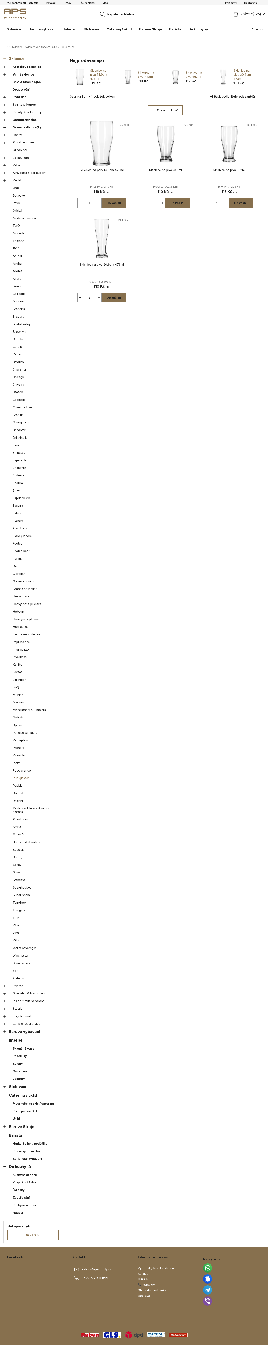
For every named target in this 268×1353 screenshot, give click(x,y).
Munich (18, 695)
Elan (16, 445)
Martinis (18, 702)
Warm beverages (24, 948)
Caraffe (18, 339)
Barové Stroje (21, 1126)
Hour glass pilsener (26, 619)
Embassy (19, 452)
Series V (18, 834)
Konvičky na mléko (26, 1151)
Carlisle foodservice (26, 1023)
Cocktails (19, 400)
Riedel (17, 180)
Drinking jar (21, 437)
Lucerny (19, 1079)
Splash (17, 872)
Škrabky (19, 1190)
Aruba (17, 263)
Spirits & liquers (24, 104)
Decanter (19, 430)
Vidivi (16, 165)
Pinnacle (19, 755)
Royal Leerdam (23, 142)
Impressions (21, 642)
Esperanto (20, 460)
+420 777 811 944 (95, 1278)
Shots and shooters (26, 842)
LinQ (16, 687)
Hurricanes (20, 626)
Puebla (17, 785)
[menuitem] (14, 29)
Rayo (16, 203)
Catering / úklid (23, 1095)
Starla (17, 827)
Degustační (21, 89)
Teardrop (19, 902)
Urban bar (20, 150)
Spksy (17, 865)
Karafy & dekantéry (27, 112)
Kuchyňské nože (25, 1175)
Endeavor (19, 468)
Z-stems (18, 978)
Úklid (16, 1118)
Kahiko (17, 664)
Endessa (18, 475)
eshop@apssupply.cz (96, 1269)
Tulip (16, 918)
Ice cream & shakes (26, 634)
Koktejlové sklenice (27, 67)
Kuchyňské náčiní (25, 1205)
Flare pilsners (22, 536)
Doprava (144, 1296)
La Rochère (21, 157)
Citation (18, 392)
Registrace (250, 2)
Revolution (20, 819)
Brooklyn (19, 331)
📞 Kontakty (88, 2)
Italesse (18, 986)
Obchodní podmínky (152, 1290)
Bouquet (18, 301)
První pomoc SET (25, 1111)
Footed (17, 543)
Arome (17, 271)
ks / (33, 1235)
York (16, 971)
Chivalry (18, 384)
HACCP (68, 2)
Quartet (18, 793)
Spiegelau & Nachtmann (29, 993)
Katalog (51, 2)
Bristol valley (22, 324)
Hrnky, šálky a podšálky (30, 1143)
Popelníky (20, 1056)
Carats (17, 346)
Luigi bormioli (22, 1016)
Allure (17, 279)
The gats (19, 910)
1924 (16, 248)
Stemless (19, 880)
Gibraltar (19, 574)
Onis (16, 188)
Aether (17, 256)
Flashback (20, 528)
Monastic (19, 233)
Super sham (21, 895)
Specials (18, 849)
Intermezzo (21, 649)
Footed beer (21, 551)
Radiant (18, 801)
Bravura (18, 316)
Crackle (18, 415)
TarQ (16, 225)
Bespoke (19, 195)
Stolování (17, 1086)
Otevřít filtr (165, 110)
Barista (15, 1135)
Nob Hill (18, 717)
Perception (20, 740)
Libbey (17, 135)
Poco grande (22, 770)
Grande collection (25, 589)
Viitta (16, 940)
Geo (15, 566)
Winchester (21, 955)
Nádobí (18, 1212)
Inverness (20, 657)
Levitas (17, 672)
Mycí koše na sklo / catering (33, 1103)
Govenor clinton (24, 581)
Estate (17, 513)
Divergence (21, 422)
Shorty (17, 857)
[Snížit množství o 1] (80, 203)
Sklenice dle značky (27, 127)
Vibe (16, 925)
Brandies (19, 309)
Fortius (17, 558)
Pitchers (18, 748)
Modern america (24, 218)
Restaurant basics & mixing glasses (31, 810)
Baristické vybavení (27, 1158)
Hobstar (18, 611)
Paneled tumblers (25, 732)
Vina (16, 933)
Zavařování (21, 1197)
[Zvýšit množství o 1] (98, 203)
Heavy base (21, 596)
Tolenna (18, 241)
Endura (18, 483)
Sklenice (17, 58)
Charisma (19, 369)
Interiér (16, 1040)
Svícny (18, 1063)
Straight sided (22, 887)
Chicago (18, 377)
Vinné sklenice (23, 74)
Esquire (18, 505)
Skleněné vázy (23, 1048)
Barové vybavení (24, 1031)
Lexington (19, 680)
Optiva (17, 725)
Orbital (17, 210)
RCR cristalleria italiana (28, 1001)
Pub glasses (21, 778)
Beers (17, 286)
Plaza (16, 763)
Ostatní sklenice (25, 120)
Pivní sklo (19, 97)
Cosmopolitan (22, 407)
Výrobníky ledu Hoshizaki (22, 2)
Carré (17, 354)
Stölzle (17, 1008)
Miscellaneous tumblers (29, 710)
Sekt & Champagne (27, 82)
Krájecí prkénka (24, 1182)
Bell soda (19, 294)
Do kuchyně (20, 1166)
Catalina (18, 362)
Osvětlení (20, 1071)
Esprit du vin (21, 498)
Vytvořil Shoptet (250, 1349)
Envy (16, 490)
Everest (18, 521)
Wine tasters (21, 963)
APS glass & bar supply (29, 173)
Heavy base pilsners (27, 604)
